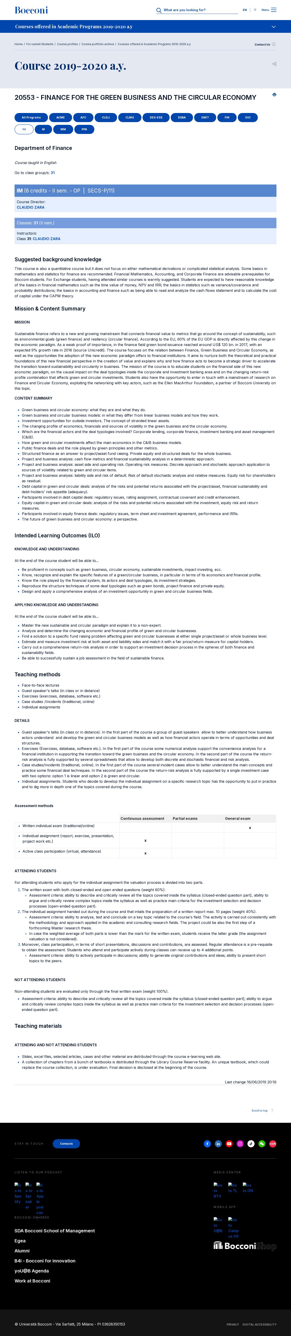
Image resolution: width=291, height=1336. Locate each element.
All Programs (31, 117)
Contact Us (262, 44)
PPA (84, 129)
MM (63, 129)
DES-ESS (156, 117)
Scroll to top (260, 1110)
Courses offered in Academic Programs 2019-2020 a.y (154, 44)
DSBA (182, 117)
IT (255, 10)
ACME (60, 117)
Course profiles (67, 44)
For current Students (39, 44)
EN (245, 10)
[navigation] (145, 26)
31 (53, 172)
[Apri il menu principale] (273, 10)
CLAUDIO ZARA (31, 207)
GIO (248, 117)
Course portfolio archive (98, 44)
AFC (83, 117)
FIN (227, 117)
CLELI (106, 117)
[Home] (31, 10)
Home (19, 44)
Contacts (66, 1143)
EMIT (205, 117)
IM (24, 129)
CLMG (129, 117)
